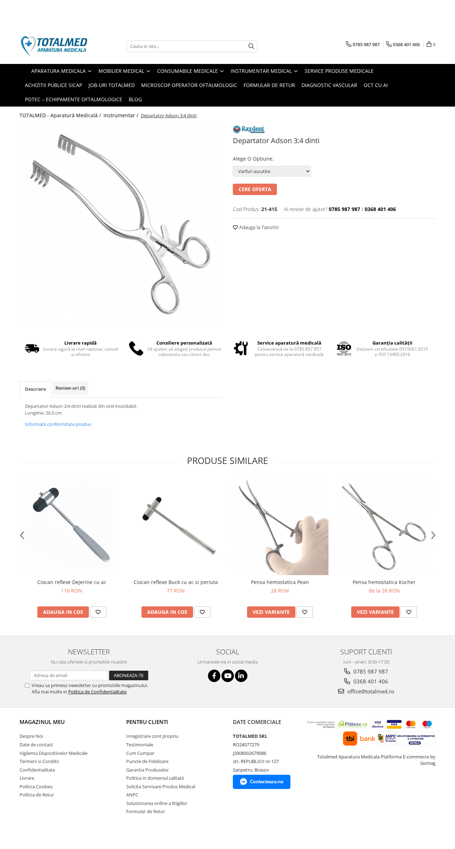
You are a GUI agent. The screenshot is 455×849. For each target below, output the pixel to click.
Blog (135, 99)
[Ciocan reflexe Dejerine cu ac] (71, 526)
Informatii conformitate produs (58, 424)
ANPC (132, 794)
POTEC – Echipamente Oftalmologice (73, 99)
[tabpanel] (121, 223)
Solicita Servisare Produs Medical (160, 786)
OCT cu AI (376, 85)
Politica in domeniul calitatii (155, 778)
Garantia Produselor (147, 770)
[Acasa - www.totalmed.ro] (55, 46)
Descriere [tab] (35, 389)
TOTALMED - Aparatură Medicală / (61, 115)
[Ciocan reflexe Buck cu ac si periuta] (175, 526)
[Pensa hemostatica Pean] (279, 526)
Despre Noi (31, 736)
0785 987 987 (370, 671)
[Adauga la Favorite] (98, 612)
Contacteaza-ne (266, 781)
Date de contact (36, 744)
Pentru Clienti (147, 721)
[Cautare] (251, 46)
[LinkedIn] (241, 676)
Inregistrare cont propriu (152, 736)
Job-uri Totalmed (112, 85)
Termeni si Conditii (39, 761)
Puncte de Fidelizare (147, 761)
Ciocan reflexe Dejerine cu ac (71, 582)
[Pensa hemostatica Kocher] (384, 526)
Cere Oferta (255, 189)
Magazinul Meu (42, 721)
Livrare (27, 778)
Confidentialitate (37, 770)
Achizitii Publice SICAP (53, 85)
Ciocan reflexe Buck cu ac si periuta (176, 582)
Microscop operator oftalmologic (189, 85)
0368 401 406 (370, 681)
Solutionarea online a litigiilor (156, 803)
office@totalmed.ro (370, 691)
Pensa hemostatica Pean (280, 582)
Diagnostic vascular (329, 85)
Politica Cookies (36, 786)
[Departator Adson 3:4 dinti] (121, 223)
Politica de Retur (37, 794)
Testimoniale (139, 744)
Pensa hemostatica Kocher (384, 582)
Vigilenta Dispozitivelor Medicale (53, 753)
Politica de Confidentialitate (97, 691)
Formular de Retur (269, 85)
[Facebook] (214, 676)
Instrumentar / (121, 115)
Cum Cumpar (140, 753)
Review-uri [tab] (70, 388)
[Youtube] (227, 676)
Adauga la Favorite (258, 227)
